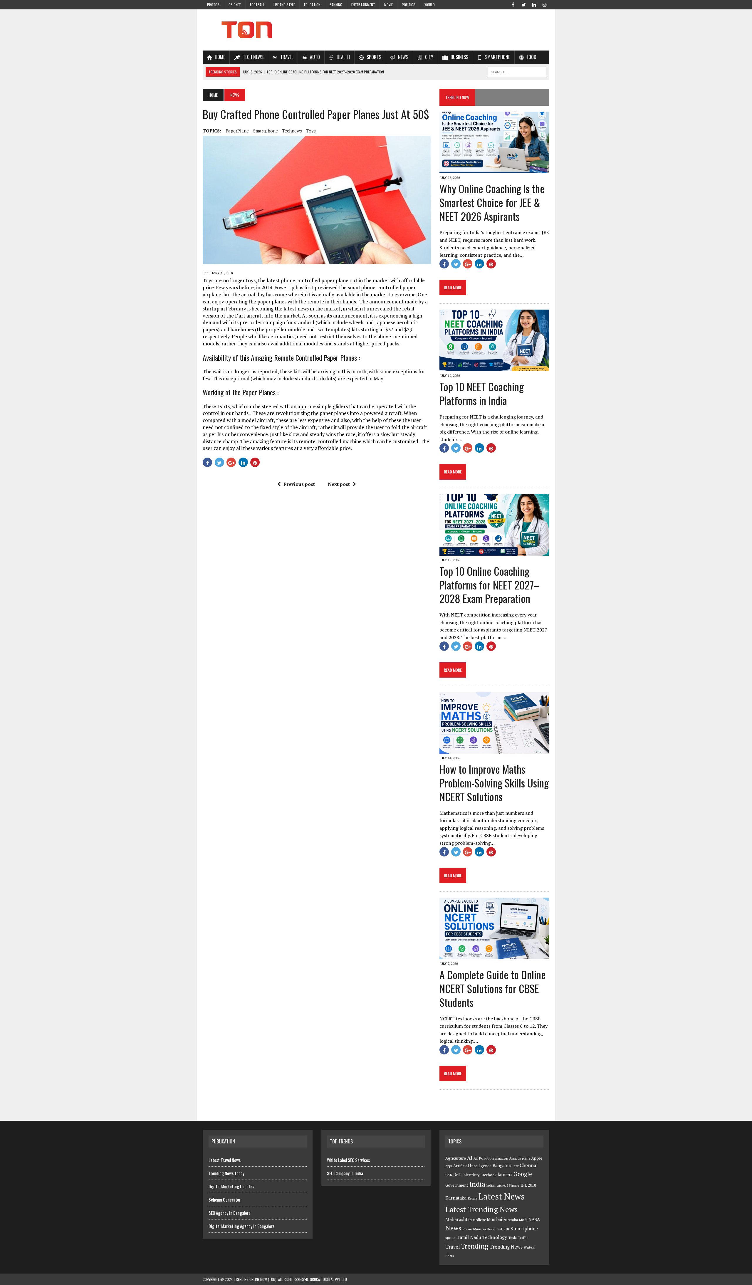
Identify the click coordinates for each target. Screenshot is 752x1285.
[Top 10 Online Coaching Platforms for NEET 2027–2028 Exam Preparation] (494, 551)
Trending (474, 1246)
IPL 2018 (528, 1185)
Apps (448, 1166)
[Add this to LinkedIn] (243, 462)
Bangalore (503, 1165)
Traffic (523, 1237)
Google (522, 1174)
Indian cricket (496, 1185)
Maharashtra (458, 1219)
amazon (501, 1158)
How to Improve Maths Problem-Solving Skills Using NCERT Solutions (494, 782)
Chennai (529, 1165)
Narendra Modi (515, 1219)
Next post (339, 484)
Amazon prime (519, 1158)
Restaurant (494, 1229)
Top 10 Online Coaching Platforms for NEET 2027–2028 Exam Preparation (489, 584)
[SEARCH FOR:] (517, 71)
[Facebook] (513, 4)
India (477, 1184)
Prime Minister (474, 1229)
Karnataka (455, 1198)
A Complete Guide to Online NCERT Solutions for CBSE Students (492, 988)
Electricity (471, 1174)
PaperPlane (237, 131)
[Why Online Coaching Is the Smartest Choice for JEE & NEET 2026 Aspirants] (494, 169)
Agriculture (455, 1158)
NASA (534, 1219)
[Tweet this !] (219, 462)
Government (456, 1185)
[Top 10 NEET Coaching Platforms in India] (494, 367)
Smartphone (265, 131)
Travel (452, 1247)
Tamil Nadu (469, 1237)
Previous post (299, 484)
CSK (448, 1174)
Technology (494, 1237)
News (453, 1227)
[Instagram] (544, 4)
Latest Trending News (481, 1209)
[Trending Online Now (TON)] (376, 30)
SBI (506, 1229)
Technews (292, 131)
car (516, 1165)
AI (469, 1157)
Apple (536, 1158)
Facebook (488, 1174)
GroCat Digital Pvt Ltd (328, 1279)
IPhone (513, 1185)
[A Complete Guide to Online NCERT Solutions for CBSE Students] (494, 955)
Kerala (472, 1198)
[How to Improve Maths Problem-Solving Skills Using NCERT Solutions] (494, 749)
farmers (505, 1174)
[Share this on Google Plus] (231, 462)
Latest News (502, 1196)
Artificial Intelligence (472, 1165)
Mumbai (494, 1219)
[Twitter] (523, 4)
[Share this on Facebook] (207, 462)
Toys (311, 131)
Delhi (457, 1174)
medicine (479, 1220)
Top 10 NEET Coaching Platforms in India (481, 393)
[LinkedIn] (534, 4)
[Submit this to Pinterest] (255, 462)
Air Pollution (484, 1158)
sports (450, 1237)
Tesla (512, 1237)
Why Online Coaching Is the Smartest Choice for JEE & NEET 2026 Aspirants (492, 202)
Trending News (506, 1247)
